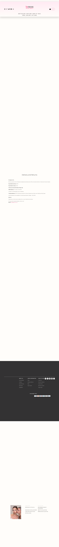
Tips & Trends (30, 385)
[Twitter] (9, 9)
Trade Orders (40, 387)
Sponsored (21, 385)
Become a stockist (41, 385)
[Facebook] (7, 9)
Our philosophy (21, 380)
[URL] (13, 9)
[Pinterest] (11, 9)
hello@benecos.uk (14, 202)
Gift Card (34, 15)
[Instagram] (5, 9)
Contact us (40, 380)
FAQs (28, 380)
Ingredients (21, 387)
